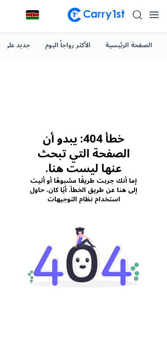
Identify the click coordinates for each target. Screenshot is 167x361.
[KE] (32, 14)
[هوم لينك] (92, 14)
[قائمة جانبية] (154, 14)
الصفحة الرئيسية (128, 45)
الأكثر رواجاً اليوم (67, 45)
